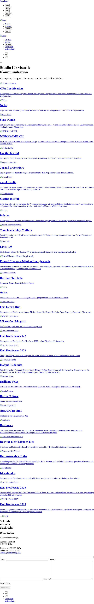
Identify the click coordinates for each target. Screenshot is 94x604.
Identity (8, 13)
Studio (7, 24)
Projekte (8, 26)
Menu (8, 31)
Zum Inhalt (4, 1)
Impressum (9, 47)
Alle (7, 5)
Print (7, 16)
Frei (7, 10)
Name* (3, 559)
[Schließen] (1, 516)
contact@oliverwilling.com (10, 553)
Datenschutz (9, 49)
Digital (8, 8)
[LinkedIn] (6, 54)
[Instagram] (6, 57)
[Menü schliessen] (1, 62)
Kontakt (8, 29)
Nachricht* (47, 579)
